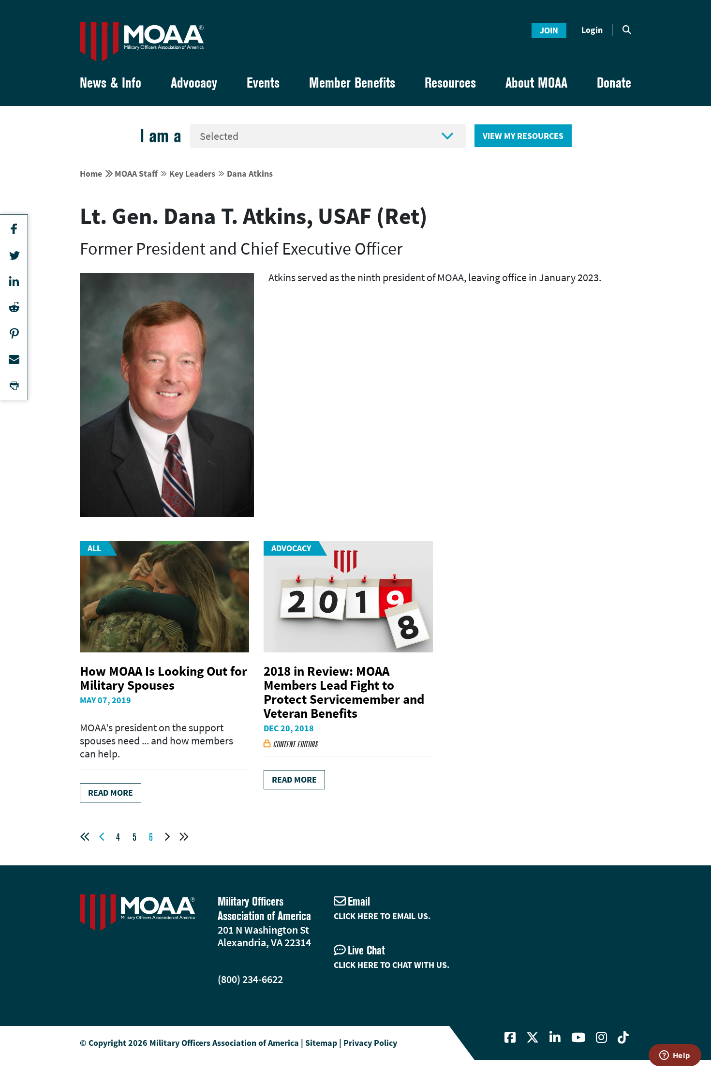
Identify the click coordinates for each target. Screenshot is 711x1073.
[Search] (626, 30)
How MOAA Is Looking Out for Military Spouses (163, 678)
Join (549, 30)
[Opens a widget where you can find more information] (674, 1056)
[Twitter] (532, 1037)
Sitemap (321, 1042)
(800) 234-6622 (250, 979)
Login (592, 29)
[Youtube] (578, 1037)
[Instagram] (601, 1037)
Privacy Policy (370, 1042)
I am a (160, 135)
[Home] (142, 41)
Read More (110, 792)
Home (91, 173)
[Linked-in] (555, 1037)
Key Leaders (192, 173)
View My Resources (523, 135)
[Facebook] (510, 1037)
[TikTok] (623, 1037)
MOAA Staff (136, 173)
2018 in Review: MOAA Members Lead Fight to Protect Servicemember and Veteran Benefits (344, 692)
